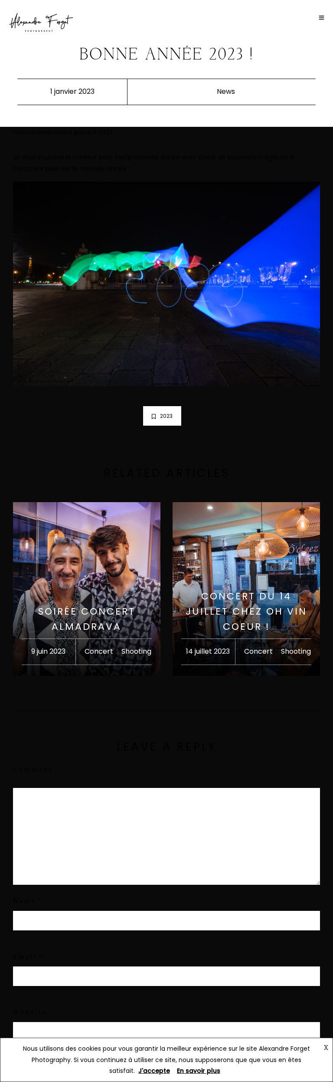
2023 (166, 416)
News (226, 91)
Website (30, 1013)
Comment (33, 769)
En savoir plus (198, 1070)
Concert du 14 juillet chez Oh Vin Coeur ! (246, 611)
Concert (99, 651)
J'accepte (154, 1070)
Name (24, 901)
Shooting (136, 651)
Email (25, 957)
